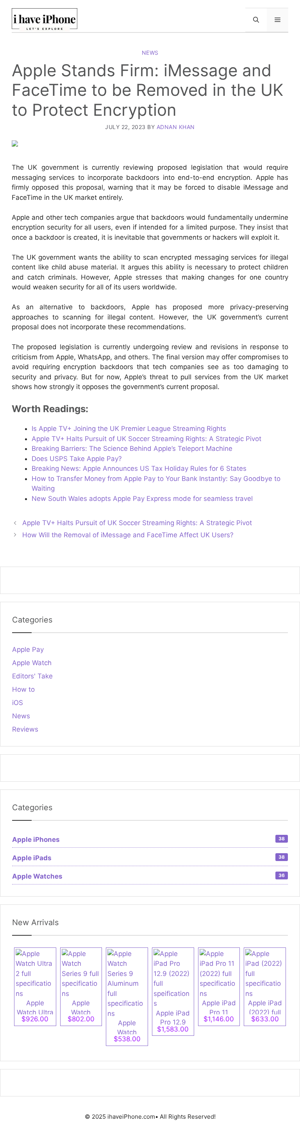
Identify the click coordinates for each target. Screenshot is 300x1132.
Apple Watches (148, 876)
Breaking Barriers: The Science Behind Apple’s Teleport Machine (132, 448)
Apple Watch (32, 663)
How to (23, 689)
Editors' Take (32, 676)
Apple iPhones (148, 839)
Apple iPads (148, 858)
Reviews (25, 729)
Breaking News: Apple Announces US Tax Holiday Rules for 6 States (139, 468)
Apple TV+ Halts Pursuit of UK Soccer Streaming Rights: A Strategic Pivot (146, 439)
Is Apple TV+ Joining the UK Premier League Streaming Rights (129, 428)
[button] (256, 20)
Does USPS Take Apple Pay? (77, 459)
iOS (17, 703)
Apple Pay (28, 649)
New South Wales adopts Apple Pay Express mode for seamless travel (142, 498)
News (150, 52)
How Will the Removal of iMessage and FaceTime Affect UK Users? (128, 535)
